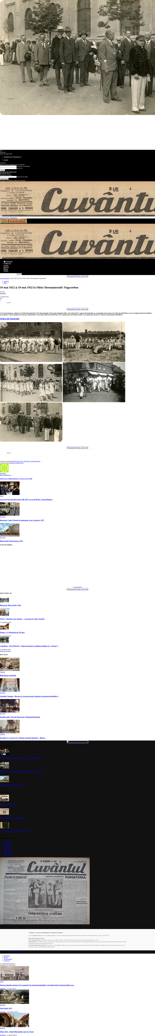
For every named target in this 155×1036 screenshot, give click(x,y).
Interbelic (6, 266)
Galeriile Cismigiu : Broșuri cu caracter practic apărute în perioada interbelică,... (29, 696)
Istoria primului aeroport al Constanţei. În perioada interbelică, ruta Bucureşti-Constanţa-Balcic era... (37, 985)
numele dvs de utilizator (23, 166)
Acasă (1, 278)
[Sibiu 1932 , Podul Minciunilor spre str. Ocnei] (14, 1026)
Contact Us (7, 960)
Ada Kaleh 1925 (6, 1008)
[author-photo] (4, 472)
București (6, 267)
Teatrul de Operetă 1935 (17, 463)
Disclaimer (7, 956)
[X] (24, 302)
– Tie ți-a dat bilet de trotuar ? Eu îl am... (15, 831)
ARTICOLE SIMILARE (7, 478)
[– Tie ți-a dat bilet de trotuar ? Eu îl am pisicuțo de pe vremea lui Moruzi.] (4, 828)
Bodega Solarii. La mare (9, 804)
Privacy (6, 957)
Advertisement (8, 959)
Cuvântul (6, 271)
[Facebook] (17, 302)
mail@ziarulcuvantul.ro (15, 951)
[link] (9, 318)
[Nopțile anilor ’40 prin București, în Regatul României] (10, 712)
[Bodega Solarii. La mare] (4, 800)
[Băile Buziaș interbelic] (10, 670)
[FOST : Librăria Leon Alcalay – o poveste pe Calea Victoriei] (4, 615)
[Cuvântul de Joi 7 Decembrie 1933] (4, 814)
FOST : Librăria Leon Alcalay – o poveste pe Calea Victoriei (22, 619)
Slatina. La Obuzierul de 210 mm (12, 632)
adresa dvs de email (22, 177)
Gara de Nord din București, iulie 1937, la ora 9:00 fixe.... (21, 758)
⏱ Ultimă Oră (7, 263)
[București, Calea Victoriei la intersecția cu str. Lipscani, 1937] (10, 515)
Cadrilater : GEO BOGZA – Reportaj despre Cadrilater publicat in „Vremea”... (29, 646)
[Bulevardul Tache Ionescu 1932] (10, 536)
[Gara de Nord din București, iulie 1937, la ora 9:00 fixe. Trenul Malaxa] (10, 494)
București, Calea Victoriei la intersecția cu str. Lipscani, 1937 (22, 520)
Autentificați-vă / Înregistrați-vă (12, 157)
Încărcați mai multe (5, 651)
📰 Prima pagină (8, 261)
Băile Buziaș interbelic (8, 675)
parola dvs (19, 168)
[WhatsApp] (37, 302)
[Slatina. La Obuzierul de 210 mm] (4, 629)
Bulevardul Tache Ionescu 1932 (11, 541)
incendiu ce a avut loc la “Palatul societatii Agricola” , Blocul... (23, 738)
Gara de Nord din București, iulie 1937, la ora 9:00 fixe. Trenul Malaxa (26, 499)
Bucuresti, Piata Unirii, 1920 (10, 605)
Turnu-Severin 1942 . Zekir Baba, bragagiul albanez (25, 461)
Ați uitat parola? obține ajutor (8, 172)
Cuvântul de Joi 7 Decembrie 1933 (12, 818)
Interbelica (3, 293)
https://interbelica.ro (5, 475)
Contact (6, 160)
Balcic (2, 496)
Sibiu (5, 283)
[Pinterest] (30, 302)
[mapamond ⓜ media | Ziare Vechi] (77, 276)
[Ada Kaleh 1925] (14, 1003)
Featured (2, 672)
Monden (6, 269)
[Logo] (13, 223)
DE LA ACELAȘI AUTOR (23, 478)
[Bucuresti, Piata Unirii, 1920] (4, 602)
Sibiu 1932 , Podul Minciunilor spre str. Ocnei (17, 1032)
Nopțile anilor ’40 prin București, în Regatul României (20, 717)
